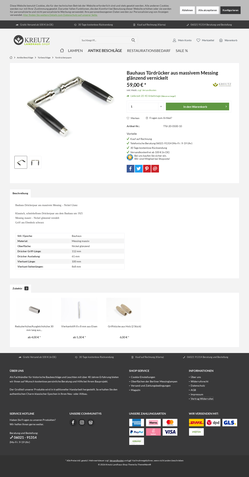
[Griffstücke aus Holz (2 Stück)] (124, 310)
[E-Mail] (155, 168)
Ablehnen (187, 10)
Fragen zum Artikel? (160, 117)
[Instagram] (81, 422)
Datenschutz (198, 385)
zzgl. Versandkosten (146, 90)
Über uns (196, 377)
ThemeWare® (144, 464)
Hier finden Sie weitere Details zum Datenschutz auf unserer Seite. (60, 14)
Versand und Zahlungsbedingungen (151, 385)
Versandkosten (117, 460)
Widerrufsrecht (199, 381)
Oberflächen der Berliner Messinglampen (154, 381)
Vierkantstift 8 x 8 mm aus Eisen (79, 326)
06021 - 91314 (25, 437)
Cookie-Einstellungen (143, 377)
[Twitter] (139, 168)
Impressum (197, 394)
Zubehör (20, 288)
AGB (193, 389)
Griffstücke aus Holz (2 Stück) (124, 326)
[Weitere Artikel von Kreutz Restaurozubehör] (222, 84)
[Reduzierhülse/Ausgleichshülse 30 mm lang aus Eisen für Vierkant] (34, 310)
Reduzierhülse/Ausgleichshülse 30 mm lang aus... (34, 328)
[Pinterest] (147, 168)
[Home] (62, 50)
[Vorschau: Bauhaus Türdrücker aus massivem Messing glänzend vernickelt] (20, 162)
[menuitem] (228, 40)
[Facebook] (130, 168)
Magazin (135, 389)
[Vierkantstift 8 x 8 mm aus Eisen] (79, 310)
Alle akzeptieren (207, 10)
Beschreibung (20, 193)
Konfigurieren (230, 10)
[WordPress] (90, 422)
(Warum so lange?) (168, 96)
